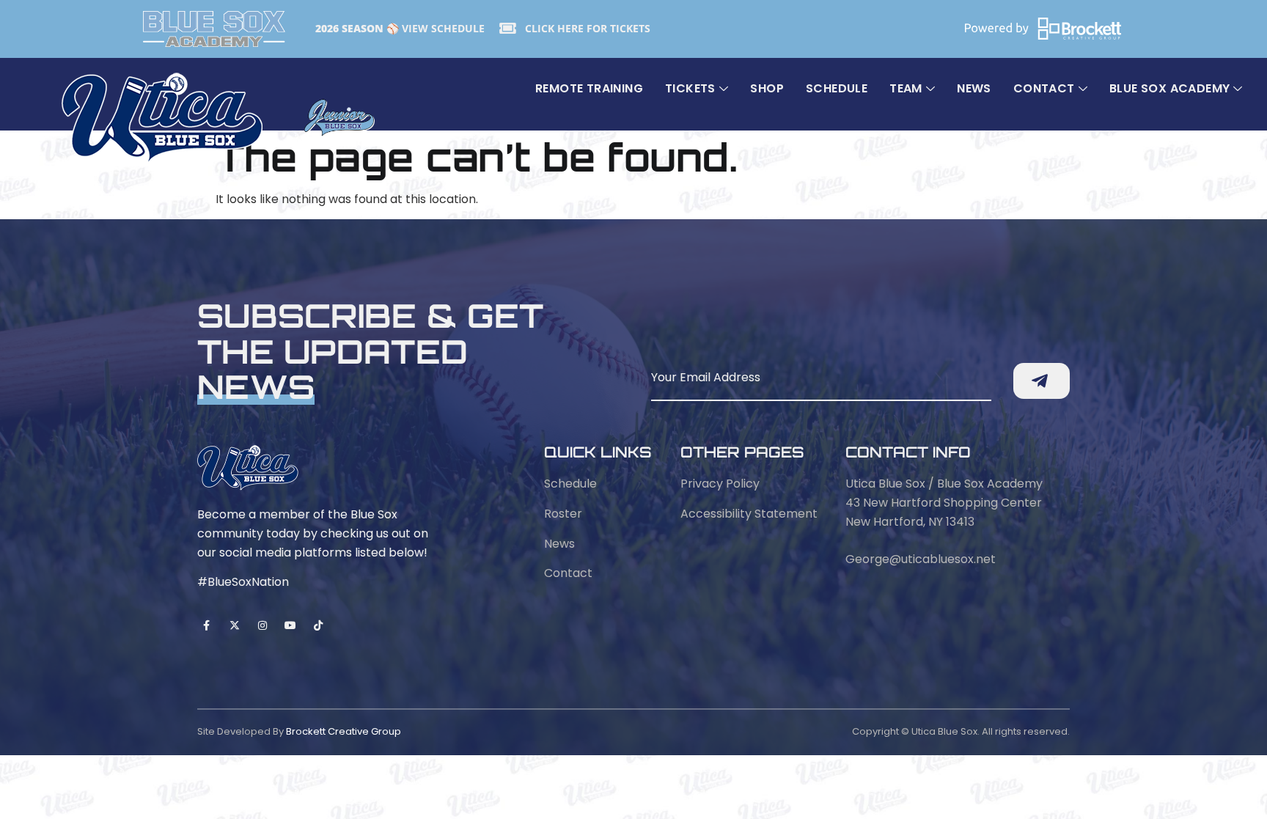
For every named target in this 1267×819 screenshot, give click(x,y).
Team (905, 88)
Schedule (836, 88)
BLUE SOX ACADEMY (1169, 88)
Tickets (690, 88)
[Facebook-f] (206, 626)
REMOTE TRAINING (589, 88)
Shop (767, 88)
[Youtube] (291, 626)
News (974, 88)
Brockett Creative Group (343, 731)
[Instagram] (262, 626)
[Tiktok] (318, 626)
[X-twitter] (234, 626)
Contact (1044, 88)
